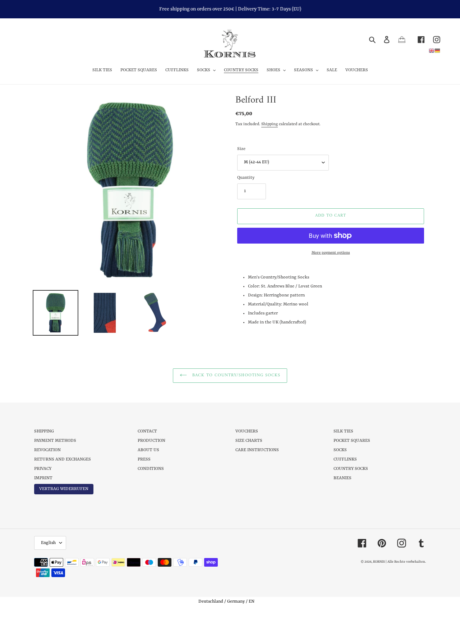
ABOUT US (148, 450)
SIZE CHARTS (248, 440)
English (48, 542)
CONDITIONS (151, 468)
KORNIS (379, 562)
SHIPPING (44, 431)
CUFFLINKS (345, 459)
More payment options (331, 252)
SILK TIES (343, 431)
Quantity (245, 177)
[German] (437, 50)
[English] (431, 50)
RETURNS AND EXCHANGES (62, 459)
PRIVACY (42, 468)
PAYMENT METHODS (55, 440)
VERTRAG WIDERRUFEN (63, 488)
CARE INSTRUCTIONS (257, 450)
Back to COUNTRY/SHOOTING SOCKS (235, 375)
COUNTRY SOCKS (351, 468)
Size (241, 148)
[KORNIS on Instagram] (432, 39)
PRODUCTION (151, 440)
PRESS (144, 459)
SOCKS (340, 450)
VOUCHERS (246, 431)
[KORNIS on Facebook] (417, 39)
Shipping (269, 124)
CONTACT (147, 431)
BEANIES (342, 478)
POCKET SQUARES (352, 440)
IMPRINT (43, 478)
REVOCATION (47, 450)
